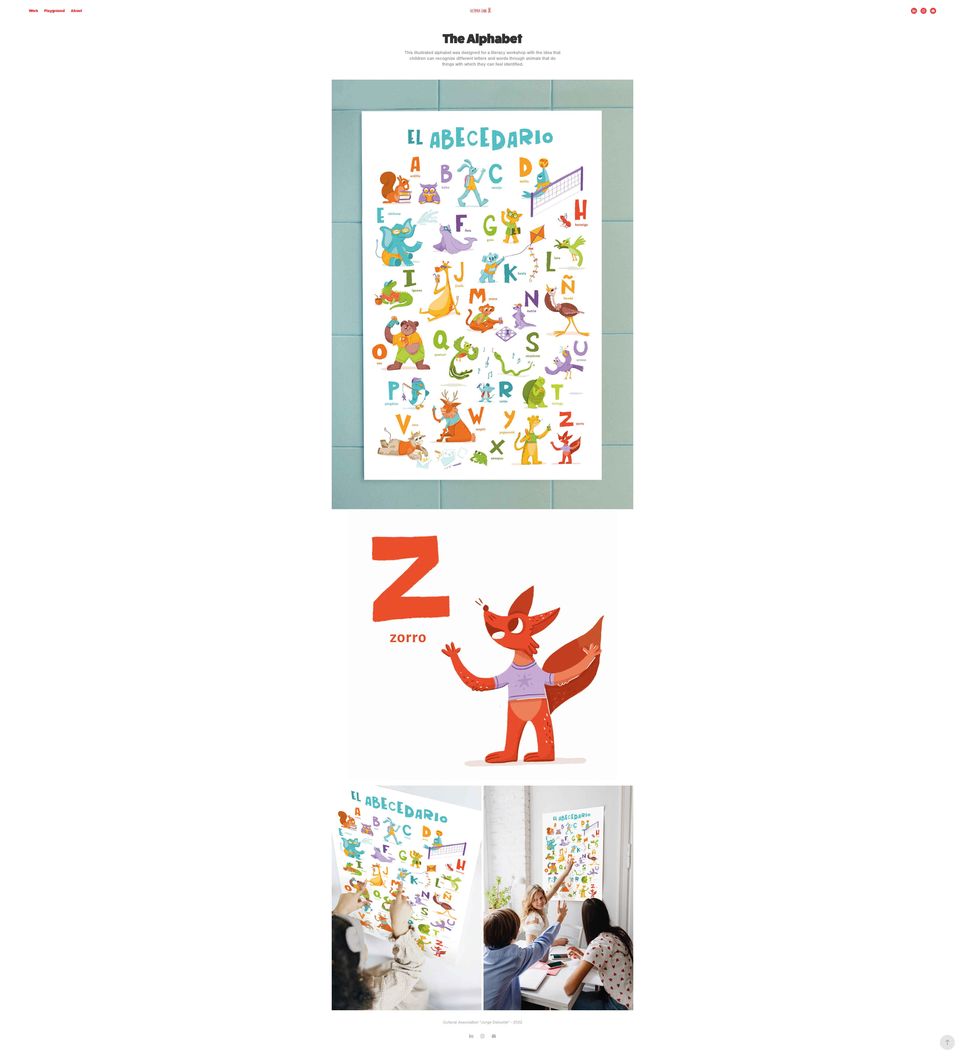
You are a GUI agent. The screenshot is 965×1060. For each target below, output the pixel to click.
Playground (54, 11)
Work (33, 11)
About (76, 11)
